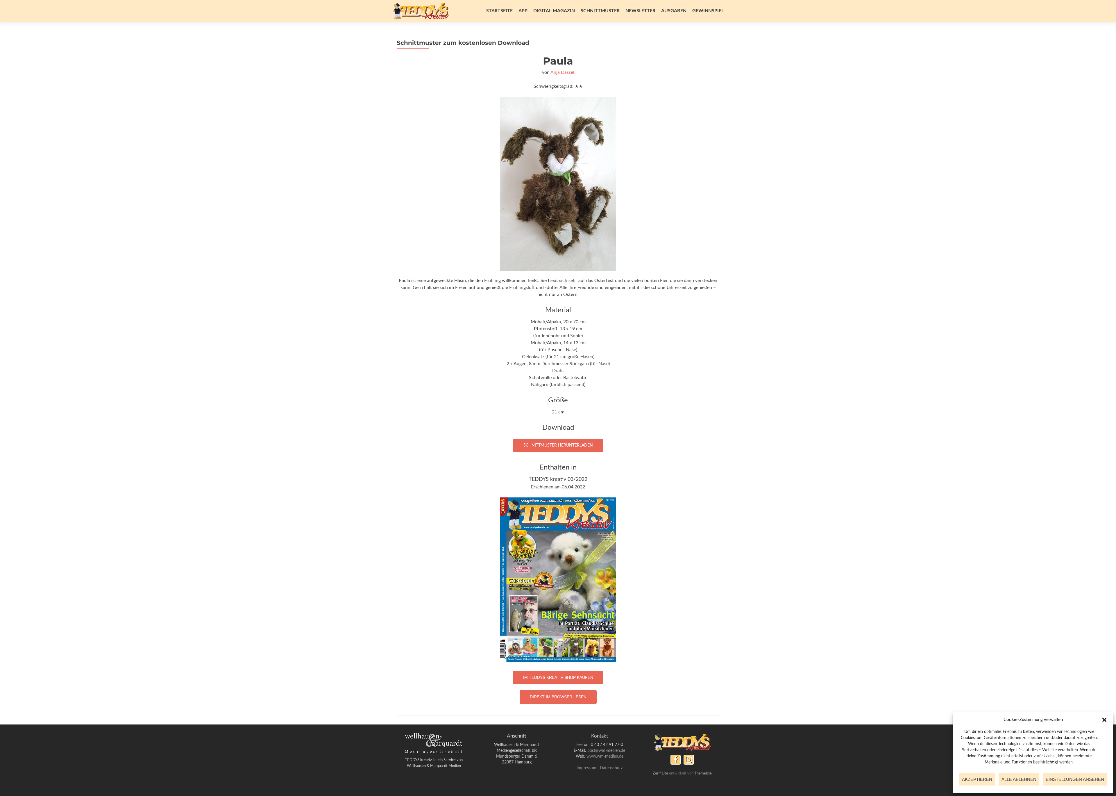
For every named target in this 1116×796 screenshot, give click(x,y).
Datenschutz (611, 768)
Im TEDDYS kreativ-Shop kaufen (558, 677)
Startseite (499, 10)
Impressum (586, 768)
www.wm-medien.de (604, 756)
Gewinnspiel (708, 10)
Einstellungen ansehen (1075, 779)
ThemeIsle (703, 773)
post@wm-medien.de (606, 750)
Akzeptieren (977, 779)
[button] (1104, 720)
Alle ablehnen (1018, 779)
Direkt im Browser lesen (558, 697)
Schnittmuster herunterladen (558, 445)
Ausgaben (673, 10)
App (522, 10)
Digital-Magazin (554, 10)
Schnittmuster (600, 10)
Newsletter (640, 10)
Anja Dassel (562, 72)
